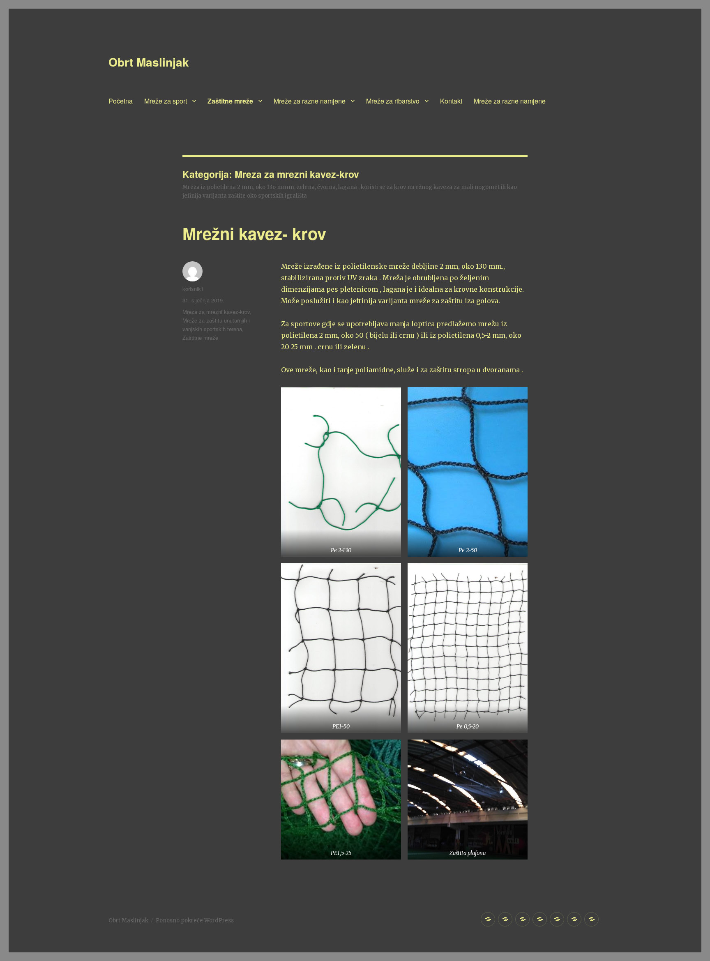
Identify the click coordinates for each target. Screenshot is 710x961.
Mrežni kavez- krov (254, 233)
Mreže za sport (165, 101)
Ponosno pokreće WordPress (195, 920)
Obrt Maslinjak (148, 61)
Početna (120, 101)
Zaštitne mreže (230, 101)
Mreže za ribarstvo (393, 101)
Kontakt (451, 101)
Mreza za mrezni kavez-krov (216, 312)
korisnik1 (193, 289)
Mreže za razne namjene (310, 101)
